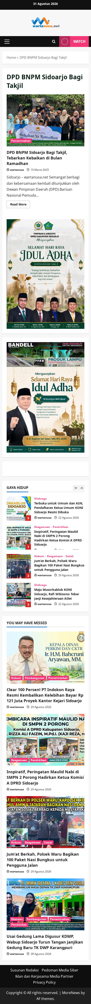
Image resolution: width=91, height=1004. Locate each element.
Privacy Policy (44, 982)
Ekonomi (17, 919)
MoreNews (71, 992)
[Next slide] (81, 488)
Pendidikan (60, 527)
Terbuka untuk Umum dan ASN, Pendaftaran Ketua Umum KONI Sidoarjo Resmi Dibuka (19, 508)
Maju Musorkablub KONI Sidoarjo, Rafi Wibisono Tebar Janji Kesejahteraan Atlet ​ (19, 595)
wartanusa (17, 170)
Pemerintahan (20, 141)
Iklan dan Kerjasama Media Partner (44, 976)
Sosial (70, 556)
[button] (7, 41)
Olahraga (40, 498)
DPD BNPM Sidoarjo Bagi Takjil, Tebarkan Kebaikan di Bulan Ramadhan (45, 120)
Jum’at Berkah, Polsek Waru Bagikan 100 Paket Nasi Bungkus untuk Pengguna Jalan (19, 566)
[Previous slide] (75, 488)
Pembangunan (35, 678)
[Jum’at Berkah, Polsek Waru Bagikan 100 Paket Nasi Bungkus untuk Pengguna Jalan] (45, 822)
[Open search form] (53, 41)
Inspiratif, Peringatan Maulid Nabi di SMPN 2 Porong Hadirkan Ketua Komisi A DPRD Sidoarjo (19, 537)
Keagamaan (42, 527)
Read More (20, 205)
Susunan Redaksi (24, 970)
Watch (79, 41)
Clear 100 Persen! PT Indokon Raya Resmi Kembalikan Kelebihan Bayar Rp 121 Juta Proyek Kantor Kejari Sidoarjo (45, 695)
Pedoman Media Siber (60, 970)
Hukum (39, 556)
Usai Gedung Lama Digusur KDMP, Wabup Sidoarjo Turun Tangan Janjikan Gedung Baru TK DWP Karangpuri (45, 942)
